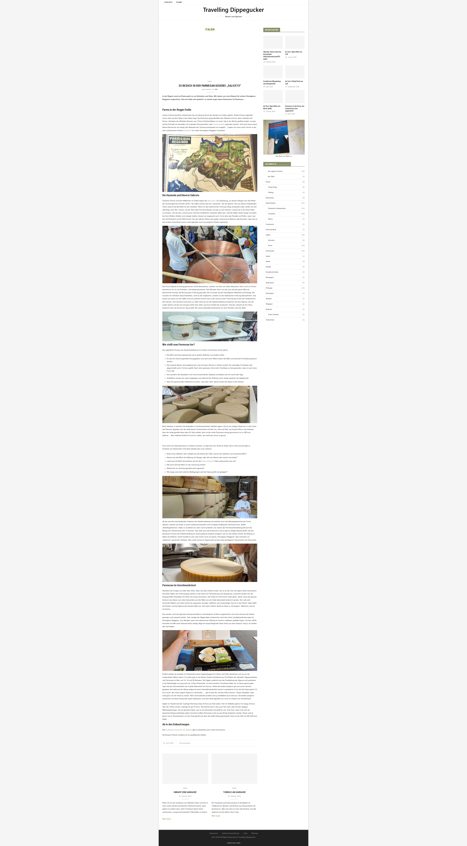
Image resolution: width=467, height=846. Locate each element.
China (285, 182)
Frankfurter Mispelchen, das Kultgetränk (272, 82)
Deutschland (285, 203)
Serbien (285, 299)
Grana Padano (207, 461)
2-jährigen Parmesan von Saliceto (179, 730)
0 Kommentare (184, 743)
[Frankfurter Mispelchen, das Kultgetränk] (273, 71)
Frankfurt (286, 214)
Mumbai (286, 240)
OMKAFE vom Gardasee (185, 792)
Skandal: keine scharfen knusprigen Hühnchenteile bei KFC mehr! (272, 55)
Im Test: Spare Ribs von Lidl (293, 53)
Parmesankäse (219, 124)
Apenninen (211, 201)
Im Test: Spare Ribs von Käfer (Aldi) (271, 107)
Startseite (168, 2)
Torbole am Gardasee (234, 792)
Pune (286, 245)
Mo (216, 89)
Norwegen (285, 277)
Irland (285, 256)
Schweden (285, 293)
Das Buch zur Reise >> (284, 156)
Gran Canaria (286, 314)
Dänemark (285, 198)
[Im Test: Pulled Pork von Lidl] (295, 71)
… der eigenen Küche (285, 171)
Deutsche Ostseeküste (286, 208)
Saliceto (187, 130)
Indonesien (285, 251)
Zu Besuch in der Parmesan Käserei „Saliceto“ (210, 85)
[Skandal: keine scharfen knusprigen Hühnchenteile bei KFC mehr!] (273, 42)
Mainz (286, 219)
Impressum (213, 833)
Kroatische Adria (285, 272)
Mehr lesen (166, 819)
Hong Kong (286, 187)
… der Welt (285, 176)
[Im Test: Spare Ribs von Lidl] (295, 42)
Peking (286, 192)
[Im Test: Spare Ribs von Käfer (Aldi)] (273, 96)
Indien (285, 235)
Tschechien (285, 320)
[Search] (303, 2)
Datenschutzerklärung (230, 833)
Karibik (285, 267)
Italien (285, 261)
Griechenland (285, 229)
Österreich (285, 283)
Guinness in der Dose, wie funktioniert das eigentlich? (294, 108)
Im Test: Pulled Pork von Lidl (294, 82)
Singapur (285, 304)
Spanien (285, 309)
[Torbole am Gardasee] (234, 768)
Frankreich (285, 224)
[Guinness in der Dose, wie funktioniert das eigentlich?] (295, 96)
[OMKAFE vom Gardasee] (185, 768)
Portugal (285, 288)
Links (245, 833)
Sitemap (179, 2)
